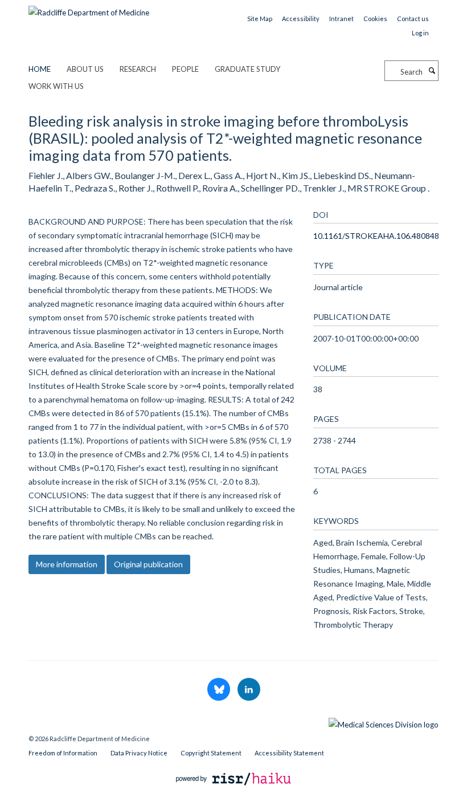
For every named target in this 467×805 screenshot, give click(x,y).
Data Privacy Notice (138, 753)
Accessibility (300, 18)
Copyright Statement (211, 753)
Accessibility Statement (289, 753)
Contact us (413, 18)
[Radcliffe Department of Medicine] (88, 8)
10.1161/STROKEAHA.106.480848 (376, 236)
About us (85, 69)
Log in (420, 32)
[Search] (431, 70)
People (185, 69)
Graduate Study (247, 69)
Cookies (375, 18)
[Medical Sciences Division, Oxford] (233, 721)
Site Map (259, 18)
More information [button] (66, 564)
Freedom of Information (62, 753)
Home (39, 69)
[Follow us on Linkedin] (248, 689)
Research (138, 69)
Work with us (56, 86)
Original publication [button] (148, 564)
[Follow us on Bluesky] (219, 689)
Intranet (341, 18)
